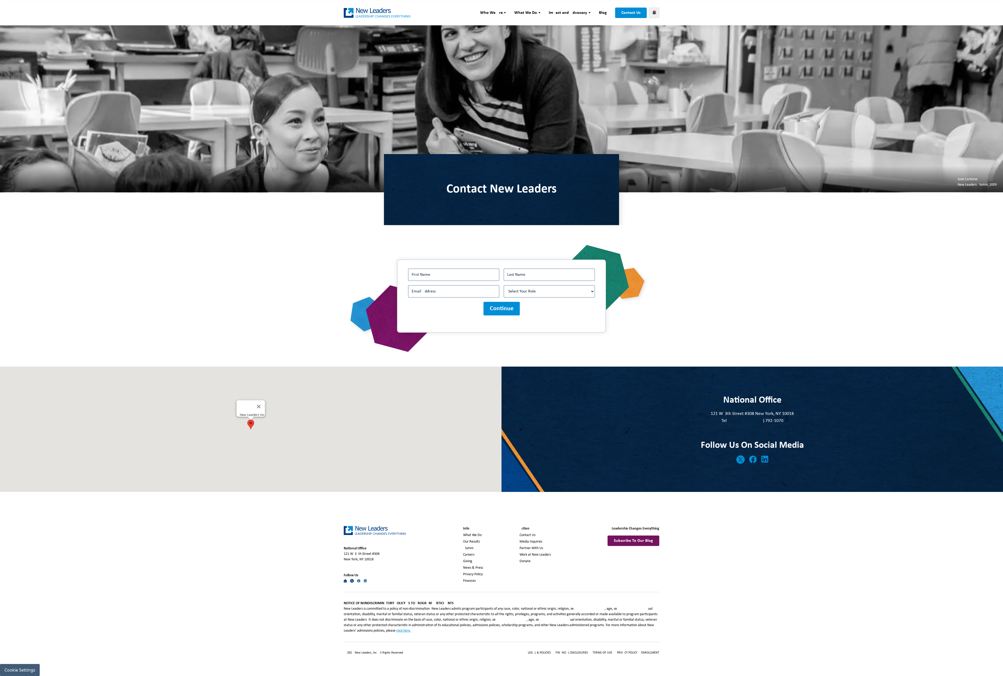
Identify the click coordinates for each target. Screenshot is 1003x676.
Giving (467, 561)
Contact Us (630, 13)
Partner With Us (531, 548)
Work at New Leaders (535, 555)
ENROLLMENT (650, 652)
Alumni (468, 548)
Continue (502, 308)
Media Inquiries (531, 542)
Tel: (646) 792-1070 (752, 420)
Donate (525, 561)
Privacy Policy (473, 574)
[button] (493, 13)
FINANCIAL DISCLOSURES (572, 652)
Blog (603, 13)
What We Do (472, 535)
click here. (403, 631)
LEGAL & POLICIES (539, 652)
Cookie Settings (19, 670)
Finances (469, 581)
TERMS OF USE (602, 652)
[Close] (259, 406)
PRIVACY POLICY (627, 652)
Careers (468, 555)
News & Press (473, 568)
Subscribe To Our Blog (633, 541)
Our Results (471, 542)
